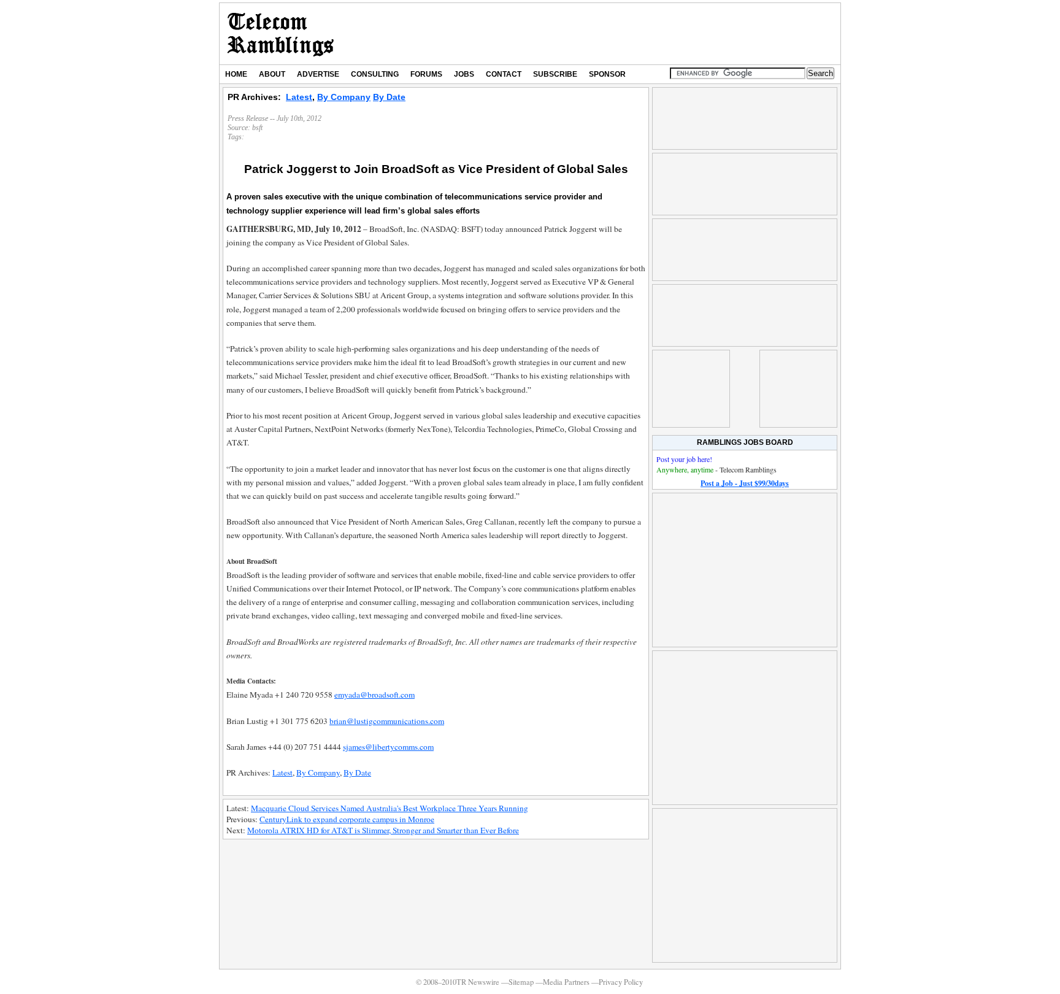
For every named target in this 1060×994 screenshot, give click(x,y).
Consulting (375, 74)
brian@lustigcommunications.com (386, 720)
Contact (503, 74)
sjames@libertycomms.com (388, 746)
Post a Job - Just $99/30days (745, 483)
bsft (257, 127)
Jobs (464, 74)
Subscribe (555, 74)
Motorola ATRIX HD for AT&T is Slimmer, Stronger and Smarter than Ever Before (383, 830)
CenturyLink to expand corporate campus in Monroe (346, 819)
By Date (389, 97)
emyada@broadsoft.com (374, 694)
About (272, 74)
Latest (299, 97)
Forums (426, 74)
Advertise (318, 74)
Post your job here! (684, 459)
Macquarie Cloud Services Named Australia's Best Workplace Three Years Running (389, 808)
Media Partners (566, 982)
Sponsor (607, 74)
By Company (344, 97)
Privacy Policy (621, 982)
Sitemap (521, 982)
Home (236, 74)
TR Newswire (281, 33)
